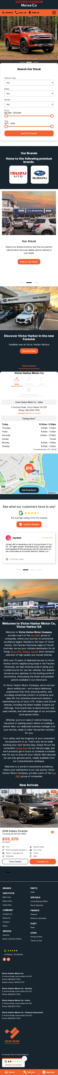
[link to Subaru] (40, 175)
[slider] (6, 116)
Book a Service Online (12, 939)
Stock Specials (36, 905)
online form (22, 748)
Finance (33, 914)
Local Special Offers (39, 901)
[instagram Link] (8, 959)
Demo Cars (7, 901)
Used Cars (7, 905)
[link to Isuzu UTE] (18, 175)
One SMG (35, 635)
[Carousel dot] (22, 62)
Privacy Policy (36, 937)
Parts (32, 892)
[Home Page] (29, 3)
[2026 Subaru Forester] (29, 808)
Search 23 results (29, 133)
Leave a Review (31, 524)
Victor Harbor (29, 366)
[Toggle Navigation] (54, 12)
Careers (6, 922)
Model (7, 100)
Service (6, 935)
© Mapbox (52, 493)
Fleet (32, 927)
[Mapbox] (7, 491)
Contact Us (43, 861)
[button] (13, 1062)
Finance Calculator (38, 918)
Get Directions (29, 490)
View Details (15, 861)
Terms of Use (36, 940)
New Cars (7, 897)
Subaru (26, 651)
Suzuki (34, 651)
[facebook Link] (4, 959)
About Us (6, 918)
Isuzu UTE (16, 651)
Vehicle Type (10, 78)
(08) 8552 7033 (32, 410)
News (5, 926)
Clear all (29, 74)
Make (6, 89)
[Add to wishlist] (52, 832)
